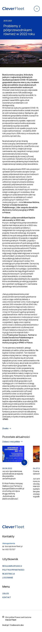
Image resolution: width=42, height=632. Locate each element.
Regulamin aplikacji (12, 566)
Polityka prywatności (13, 570)
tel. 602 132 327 (8, 549)
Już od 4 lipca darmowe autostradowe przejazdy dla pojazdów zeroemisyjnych (12, 475)
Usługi (5, 593)
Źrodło (5, 428)
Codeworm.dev (17, 625)
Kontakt (6, 597)
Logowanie (7, 578)
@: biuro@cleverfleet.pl (12, 546)
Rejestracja (8, 574)
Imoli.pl (5, 625)
